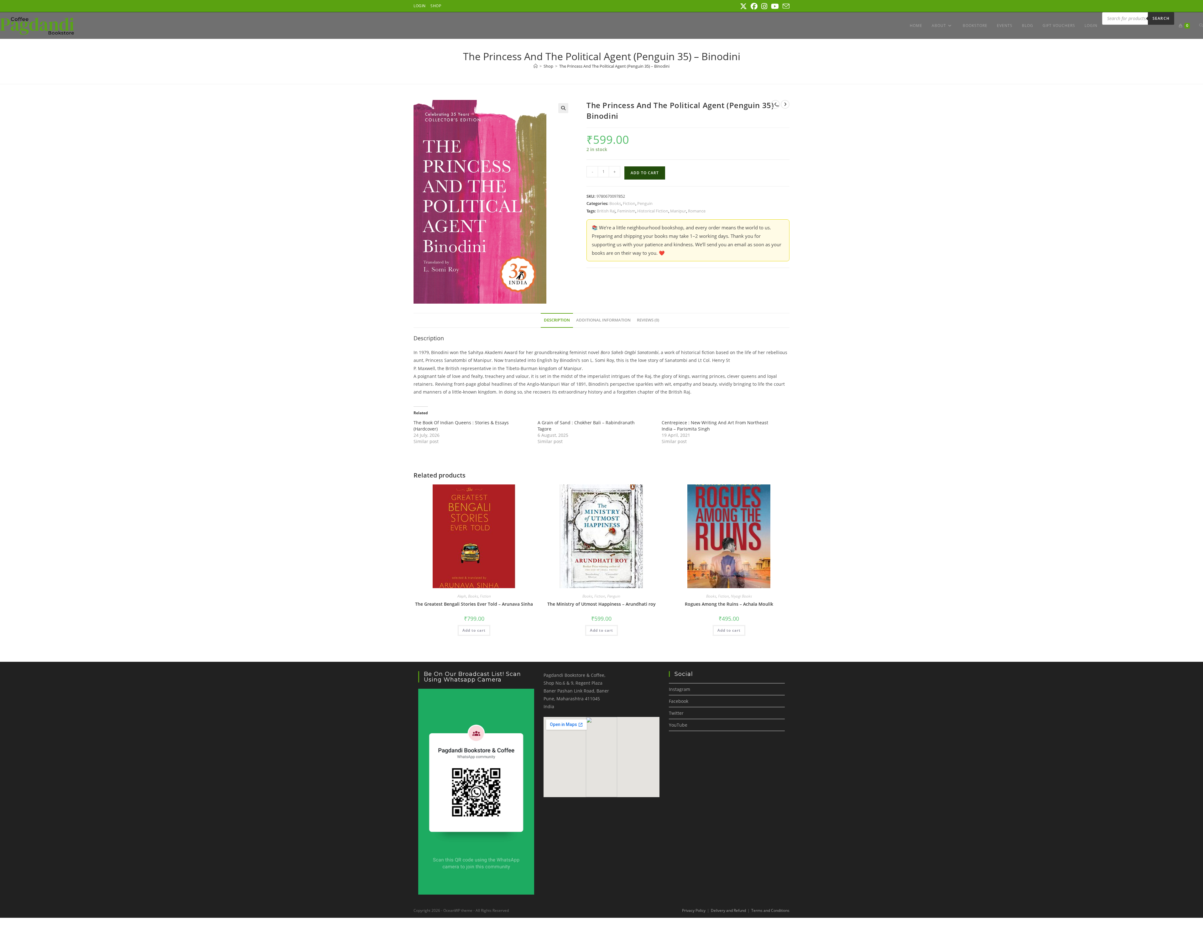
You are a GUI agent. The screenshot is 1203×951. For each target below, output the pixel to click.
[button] (563, 108)
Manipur (678, 211)
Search (1161, 18)
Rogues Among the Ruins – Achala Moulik (729, 604)
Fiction (629, 203)
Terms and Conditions (770, 910)
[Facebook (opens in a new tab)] (754, 6)
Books (615, 203)
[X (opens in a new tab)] (743, 6)
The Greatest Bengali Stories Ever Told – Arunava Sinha (474, 604)
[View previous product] (775, 104)
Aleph (461, 596)
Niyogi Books (741, 596)
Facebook (678, 701)
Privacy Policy (694, 910)
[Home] (536, 66)
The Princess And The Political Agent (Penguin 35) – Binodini (614, 66)
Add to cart (645, 172)
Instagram (679, 689)
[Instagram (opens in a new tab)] (764, 6)
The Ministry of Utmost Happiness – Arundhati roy (601, 604)
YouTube (678, 725)
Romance (697, 211)
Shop (435, 5)
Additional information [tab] (603, 320)
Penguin (645, 203)
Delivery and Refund (728, 910)
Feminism (626, 211)
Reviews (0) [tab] (648, 320)
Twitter (676, 713)
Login (420, 5)
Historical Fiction (652, 211)
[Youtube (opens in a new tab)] (775, 6)
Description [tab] (557, 320)
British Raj (606, 211)
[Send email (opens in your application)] (785, 6)
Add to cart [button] (474, 630)
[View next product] (785, 104)
